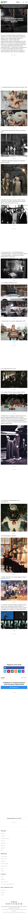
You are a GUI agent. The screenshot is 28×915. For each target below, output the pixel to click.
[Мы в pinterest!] (16, 904)
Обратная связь (4, 881)
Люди (2, 868)
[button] (14, 667)
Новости (3, 833)
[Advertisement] (14, 70)
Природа (3, 845)
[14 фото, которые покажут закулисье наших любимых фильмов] (23, 671)
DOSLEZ (14, 902)
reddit (14, 128)
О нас (2, 876)
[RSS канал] (21, 904)
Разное (2, 870)
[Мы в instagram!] (14, 904)
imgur (14, 318)
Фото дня (3, 840)
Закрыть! (22, 7)
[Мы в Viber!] (19, 904)
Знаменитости (4, 866)
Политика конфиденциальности (8, 884)
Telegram (3, 892)
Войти (17, 2)
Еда (1, 850)
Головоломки (4, 856)
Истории (3, 835)
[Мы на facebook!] (7, 904)
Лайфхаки (3, 847)
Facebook (3, 890)
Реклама (3, 879)
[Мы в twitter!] (11, 904)
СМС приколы (4, 858)
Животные (3, 843)
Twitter (2, 894)
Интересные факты (5, 838)
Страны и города (4, 863)
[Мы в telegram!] (9, 904)
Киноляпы (3, 861)
